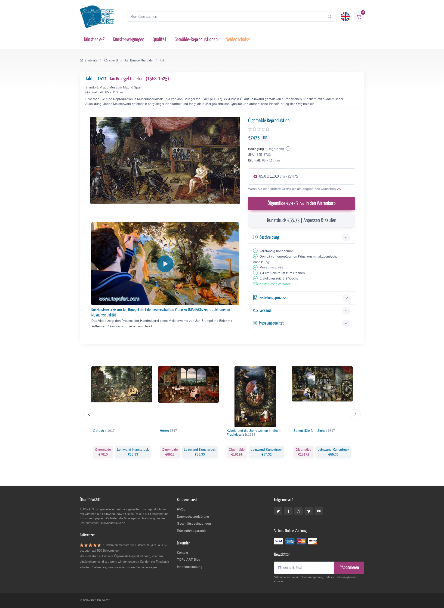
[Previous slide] (88, 414)
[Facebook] (288, 511)
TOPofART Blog (188, 559)
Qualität (159, 39)
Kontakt (182, 552)
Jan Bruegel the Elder (138, 60)
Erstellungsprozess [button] (273, 298)
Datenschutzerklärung (193, 516)
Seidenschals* (238, 39)
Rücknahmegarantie (192, 530)
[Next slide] (355, 414)
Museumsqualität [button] (271, 323)
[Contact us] (340, 189)
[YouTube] (319, 511)
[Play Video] (165, 263)
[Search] (329, 16)
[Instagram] (298, 511)
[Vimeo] (309, 511)
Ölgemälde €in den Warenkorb (302, 203)
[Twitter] (278, 511)
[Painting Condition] (287, 149)
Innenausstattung (189, 566)
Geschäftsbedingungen (194, 523)
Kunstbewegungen (128, 39)
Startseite (90, 60)
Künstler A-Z (94, 39)
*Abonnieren (349, 567)
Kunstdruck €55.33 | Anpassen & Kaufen (301, 220)
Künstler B (111, 60)
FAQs (181, 509)
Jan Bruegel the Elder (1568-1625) (139, 79)
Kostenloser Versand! (275, 284)
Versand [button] (265, 310)
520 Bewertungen (108, 550)
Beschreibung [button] (269, 237)
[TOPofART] (97, 16)
